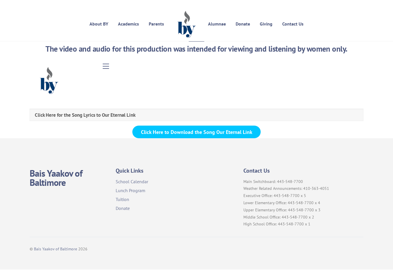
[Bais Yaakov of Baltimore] (185, 24)
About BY (98, 24)
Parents (156, 24)
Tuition (122, 199)
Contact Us (293, 24)
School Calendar (132, 181)
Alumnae (217, 24)
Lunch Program (130, 190)
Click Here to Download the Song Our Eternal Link (196, 131)
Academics (128, 24)
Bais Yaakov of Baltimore (55, 248)
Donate (243, 24)
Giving (266, 24)
